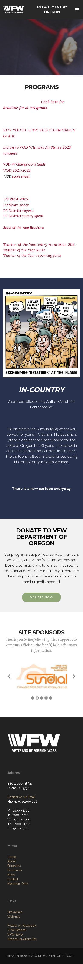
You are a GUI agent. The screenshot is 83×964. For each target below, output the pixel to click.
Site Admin (14, 912)
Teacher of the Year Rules (24, 250)
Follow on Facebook (21, 925)
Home (11, 857)
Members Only (17, 883)
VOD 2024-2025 (20, 170)
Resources (14, 870)
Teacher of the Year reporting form (32, 255)
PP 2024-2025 (16, 198)
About (11, 861)
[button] (9, 676)
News (11, 874)
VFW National (16, 930)
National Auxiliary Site (22, 939)
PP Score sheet (16, 204)
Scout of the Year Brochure (24, 228)
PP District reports (18, 210)
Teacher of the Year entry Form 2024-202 (38, 244)
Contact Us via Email (21, 797)
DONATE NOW (41, 597)
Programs (14, 865)
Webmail (13, 916)
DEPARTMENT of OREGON (52, 9)
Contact (12, 879)
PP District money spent (23, 216)
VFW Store (15, 934)
